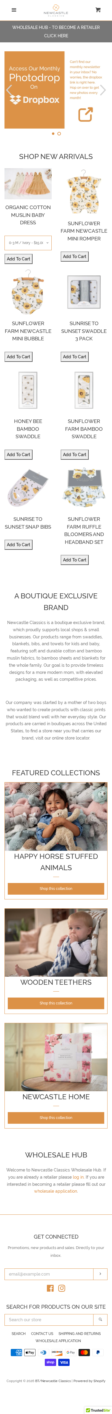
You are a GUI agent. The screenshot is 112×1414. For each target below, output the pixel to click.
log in (78, 1177)
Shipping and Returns (80, 1334)
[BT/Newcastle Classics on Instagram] (61, 1289)
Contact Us (42, 1334)
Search (19, 1334)
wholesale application (55, 1191)
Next (104, 90)
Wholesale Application (58, 1341)
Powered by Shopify (89, 1381)
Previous (8, 90)
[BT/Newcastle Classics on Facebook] (50, 1289)
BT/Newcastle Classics (53, 1381)
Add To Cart (18, 259)
